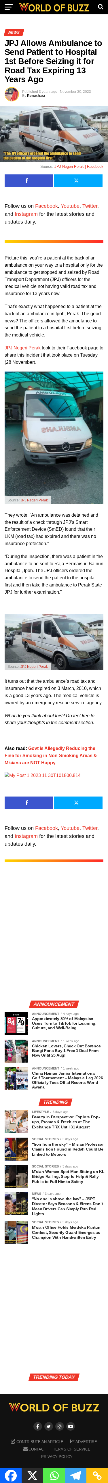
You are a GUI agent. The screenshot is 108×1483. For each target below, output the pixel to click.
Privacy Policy (57, 1457)
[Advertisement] (54, 937)
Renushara (36, 96)
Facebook (46, 206)
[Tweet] (78, 180)
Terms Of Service (71, 1449)
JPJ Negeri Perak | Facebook (78, 166)
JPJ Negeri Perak (23, 347)
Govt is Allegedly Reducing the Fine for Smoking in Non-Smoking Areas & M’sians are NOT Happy (51, 755)
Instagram (26, 214)
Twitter (89, 206)
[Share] (29, 180)
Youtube (70, 206)
